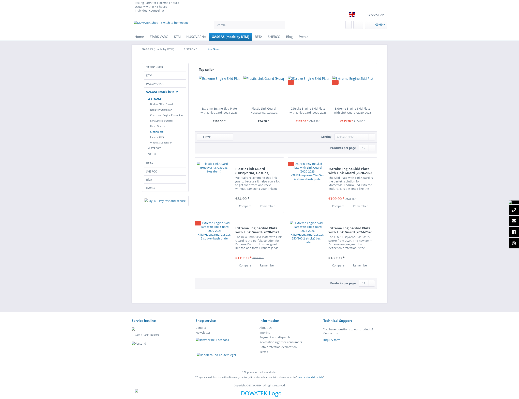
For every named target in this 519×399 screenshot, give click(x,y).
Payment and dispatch (275, 337)
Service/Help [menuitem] (376, 15)
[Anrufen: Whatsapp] (514, 202)
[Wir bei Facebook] (514, 232)
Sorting (326, 137)
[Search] (281, 25)
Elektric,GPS (157, 137)
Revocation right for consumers (281, 342)
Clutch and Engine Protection (166, 115)
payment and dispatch (310, 377)
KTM (149, 75)
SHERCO (151, 171)
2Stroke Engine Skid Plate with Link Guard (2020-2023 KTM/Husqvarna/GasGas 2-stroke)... (308, 111)
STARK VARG (154, 67)
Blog (149, 179)
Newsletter (203, 332)
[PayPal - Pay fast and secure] (165, 200)
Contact (201, 328)
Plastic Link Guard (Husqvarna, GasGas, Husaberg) (264, 111)
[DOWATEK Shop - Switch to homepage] (161, 26)
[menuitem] (249, 27)
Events (150, 188)
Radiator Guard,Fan (161, 109)
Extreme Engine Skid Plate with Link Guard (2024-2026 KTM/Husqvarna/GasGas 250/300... (219, 111)
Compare (244, 206)
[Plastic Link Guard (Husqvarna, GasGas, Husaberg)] (263, 90)
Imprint (265, 332)
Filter (206, 137)
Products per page (343, 148)
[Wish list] (348, 25)
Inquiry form (331, 340)
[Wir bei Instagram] (514, 244)
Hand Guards (157, 126)
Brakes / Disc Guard (161, 104)
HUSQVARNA (154, 83)
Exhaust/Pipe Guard (161, 120)
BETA (149, 163)
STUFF (152, 154)
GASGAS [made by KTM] (162, 92)
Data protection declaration (278, 347)
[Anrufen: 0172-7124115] (514, 210)
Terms (264, 352)
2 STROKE (154, 98)
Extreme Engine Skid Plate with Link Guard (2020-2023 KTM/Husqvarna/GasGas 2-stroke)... (352, 111)
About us (266, 328)
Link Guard (157, 131)
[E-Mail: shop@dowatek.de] (514, 221)
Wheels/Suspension (161, 142)
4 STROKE (154, 148)
